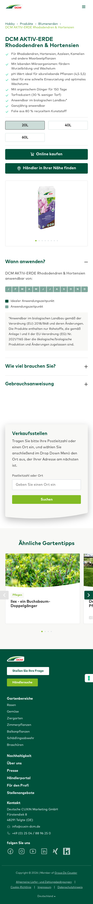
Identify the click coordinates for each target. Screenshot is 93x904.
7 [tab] (54, 240)
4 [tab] (45, 240)
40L (68, 125)
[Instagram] (21, 851)
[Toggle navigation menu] (84, 6)
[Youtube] (33, 851)
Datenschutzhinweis (70, 887)
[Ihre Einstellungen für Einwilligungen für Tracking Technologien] (89, 678)
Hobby (10, 23)
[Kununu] (66, 851)
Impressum (44, 887)
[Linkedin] (44, 851)
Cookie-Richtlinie (21, 887)
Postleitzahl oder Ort (27, 475)
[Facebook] (10, 851)
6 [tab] (51, 240)
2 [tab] (39, 240)
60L (25, 137)
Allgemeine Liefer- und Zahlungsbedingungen (44, 882)
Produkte (26, 23)
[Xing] (55, 851)
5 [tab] (48, 240)
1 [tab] (36, 240)
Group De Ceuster (66, 873)
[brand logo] (13, 6)
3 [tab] (42, 240)
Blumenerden (48, 23)
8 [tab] (57, 240)
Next (88, 595)
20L (25, 125)
